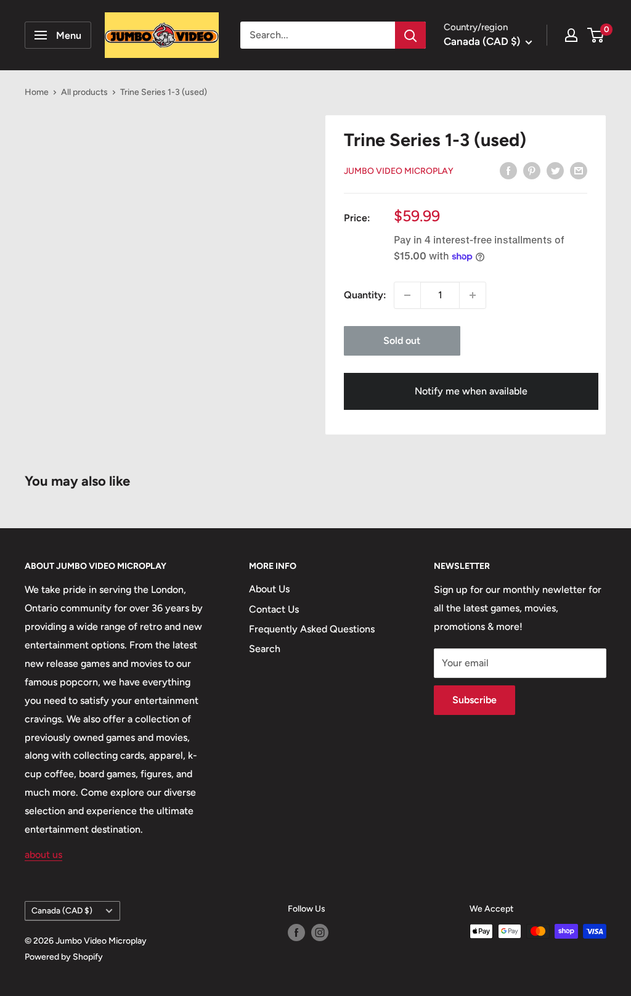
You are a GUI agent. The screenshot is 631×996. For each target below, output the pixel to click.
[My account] (571, 35)
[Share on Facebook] (508, 170)
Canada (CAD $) (61, 910)
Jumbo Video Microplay (399, 171)
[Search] (410, 35)
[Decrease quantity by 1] (407, 295)
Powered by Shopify (64, 957)
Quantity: (365, 295)
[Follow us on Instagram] (319, 932)
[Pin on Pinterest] (531, 170)
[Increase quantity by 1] (473, 295)
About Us (269, 589)
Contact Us (274, 609)
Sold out (401, 340)
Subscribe (474, 700)
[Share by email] (578, 170)
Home (37, 92)
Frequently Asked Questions (312, 629)
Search (264, 649)
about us (43, 854)
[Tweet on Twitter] (555, 170)
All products (84, 92)
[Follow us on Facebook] (296, 932)
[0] (596, 35)
